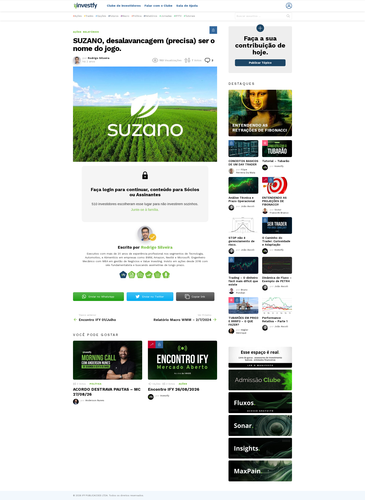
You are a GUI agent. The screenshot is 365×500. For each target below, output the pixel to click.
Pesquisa (288, 17)
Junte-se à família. (145, 210)
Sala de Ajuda (187, 5)
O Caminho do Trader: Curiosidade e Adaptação (276, 241)
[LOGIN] (289, 5)
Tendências (152, 344)
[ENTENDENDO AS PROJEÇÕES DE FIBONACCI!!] (277, 185)
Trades (88, 16)
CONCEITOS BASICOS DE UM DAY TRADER (243, 162)
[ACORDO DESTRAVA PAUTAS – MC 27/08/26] (107, 360)
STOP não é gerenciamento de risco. (242, 241)
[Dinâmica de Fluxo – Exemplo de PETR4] (277, 265)
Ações (77, 16)
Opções (101, 16)
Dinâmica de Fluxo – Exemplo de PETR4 (277, 279)
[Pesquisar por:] (263, 16)
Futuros (113, 16)
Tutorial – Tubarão (275, 161)
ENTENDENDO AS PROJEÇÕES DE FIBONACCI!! (274, 201)
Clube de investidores (124, 5)
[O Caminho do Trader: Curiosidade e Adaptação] (277, 225)
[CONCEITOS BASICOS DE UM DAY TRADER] (243, 148)
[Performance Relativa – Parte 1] (277, 305)
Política (136, 16)
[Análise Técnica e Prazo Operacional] (243, 185)
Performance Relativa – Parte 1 (274, 319)
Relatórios (150, 16)
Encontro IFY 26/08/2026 (173, 389)
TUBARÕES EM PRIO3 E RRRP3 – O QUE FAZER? (243, 321)
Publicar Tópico (260, 62)
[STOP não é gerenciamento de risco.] (243, 225)
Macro (125, 16)
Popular (265, 143)
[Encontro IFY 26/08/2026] (182, 360)
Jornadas (165, 16)
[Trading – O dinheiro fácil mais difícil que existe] (243, 265)
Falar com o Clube (158, 5)
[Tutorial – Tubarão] (277, 148)
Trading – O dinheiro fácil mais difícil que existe (243, 281)
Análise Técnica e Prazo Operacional (242, 199)
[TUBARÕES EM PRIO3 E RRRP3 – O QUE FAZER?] (243, 305)
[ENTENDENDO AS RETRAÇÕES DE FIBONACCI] (260, 113)
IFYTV (178, 16)
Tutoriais (189, 16)
